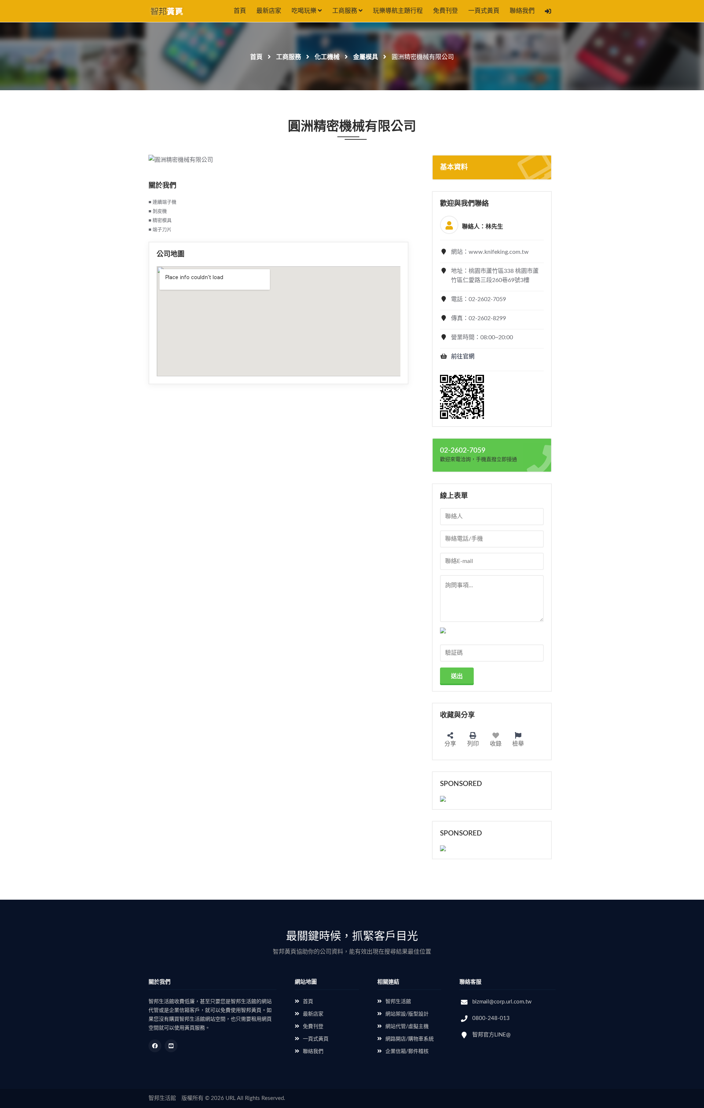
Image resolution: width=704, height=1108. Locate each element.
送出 (457, 676)
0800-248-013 (491, 1018)
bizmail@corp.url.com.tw (502, 1002)
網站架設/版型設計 (407, 1014)
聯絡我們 (522, 11)
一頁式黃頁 (483, 11)
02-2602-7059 (462, 450)
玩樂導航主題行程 (398, 11)
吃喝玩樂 (305, 11)
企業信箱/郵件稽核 (407, 1051)
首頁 (240, 11)
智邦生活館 (398, 1001)
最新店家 (268, 11)
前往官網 (462, 356)
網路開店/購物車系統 (409, 1039)
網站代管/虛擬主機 (407, 1026)
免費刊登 (445, 11)
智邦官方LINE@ (491, 1035)
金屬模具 (365, 57)
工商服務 (345, 11)
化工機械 (327, 57)
